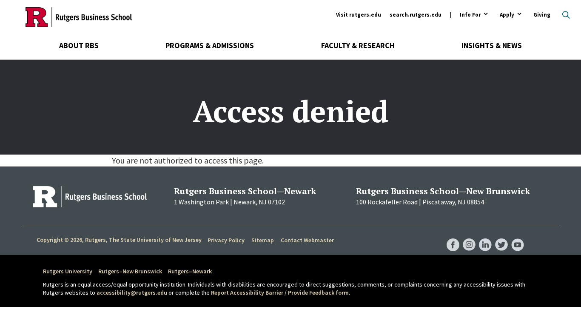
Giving (541, 14)
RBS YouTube (517, 236)
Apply (507, 15)
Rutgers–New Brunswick (130, 271)
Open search (566, 15)
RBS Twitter (501, 236)
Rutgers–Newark (190, 271)
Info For (470, 15)
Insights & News (491, 45)
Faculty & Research (358, 45)
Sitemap (262, 240)
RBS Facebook (453, 236)
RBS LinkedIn (485, 236)
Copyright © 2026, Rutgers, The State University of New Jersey (119, 240)
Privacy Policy (226, 240)
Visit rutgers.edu (358, 14)
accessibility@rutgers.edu (132, 292)
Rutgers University (67, 271)
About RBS (79, 45)
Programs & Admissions (209, 45)
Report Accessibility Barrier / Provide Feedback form (280, 292)
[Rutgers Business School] (79, 17)
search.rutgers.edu (415, 14)
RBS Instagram (469, 236)
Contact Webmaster (307, 240)
